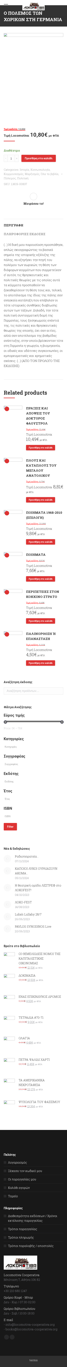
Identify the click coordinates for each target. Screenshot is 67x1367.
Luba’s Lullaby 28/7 (28, 914)
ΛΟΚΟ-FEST (23, 902)
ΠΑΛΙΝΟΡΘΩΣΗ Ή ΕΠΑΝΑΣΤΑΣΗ (41, 636)
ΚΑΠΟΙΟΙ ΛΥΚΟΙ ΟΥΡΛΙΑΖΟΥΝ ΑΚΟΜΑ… (36, 871)
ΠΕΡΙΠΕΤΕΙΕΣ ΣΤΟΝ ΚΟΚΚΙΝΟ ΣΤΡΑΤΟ (42, 594)
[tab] (33, 223)
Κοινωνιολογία (40, 169)
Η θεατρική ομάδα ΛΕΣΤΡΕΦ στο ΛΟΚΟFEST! (38, 887)
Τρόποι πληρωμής (21, 1237)
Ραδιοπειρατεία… (27, 856)
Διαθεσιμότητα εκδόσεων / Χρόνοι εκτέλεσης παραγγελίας (32, 1218)
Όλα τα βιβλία (49, 174)
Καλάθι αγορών (19, 1188)
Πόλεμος (10, 178)
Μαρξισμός (32, 174)
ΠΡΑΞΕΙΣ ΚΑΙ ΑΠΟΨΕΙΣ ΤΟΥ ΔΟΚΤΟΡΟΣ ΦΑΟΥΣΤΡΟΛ (38, 416)
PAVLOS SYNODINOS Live (33, 926)
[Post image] (7, 858)
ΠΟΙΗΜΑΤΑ (36, 554)
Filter (10, 826)
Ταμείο (13, 1196)
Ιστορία (24, 169)
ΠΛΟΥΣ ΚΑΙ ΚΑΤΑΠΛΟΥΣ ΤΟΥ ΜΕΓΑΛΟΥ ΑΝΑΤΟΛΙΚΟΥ (41, 468)
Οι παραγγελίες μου (22, 1179)
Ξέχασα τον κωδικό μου (25, 1171)
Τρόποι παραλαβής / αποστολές (31, 1246)
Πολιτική (22, 178)
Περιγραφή (13, 225)
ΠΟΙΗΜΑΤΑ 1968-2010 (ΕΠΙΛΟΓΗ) (44, 515)
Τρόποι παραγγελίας (22, 1229)
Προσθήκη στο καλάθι (38, 158)
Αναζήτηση (59, 691)
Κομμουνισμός (13, 174)
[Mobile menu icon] (6, 6)
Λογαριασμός (17, 1162)
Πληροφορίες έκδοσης (24, 234)
